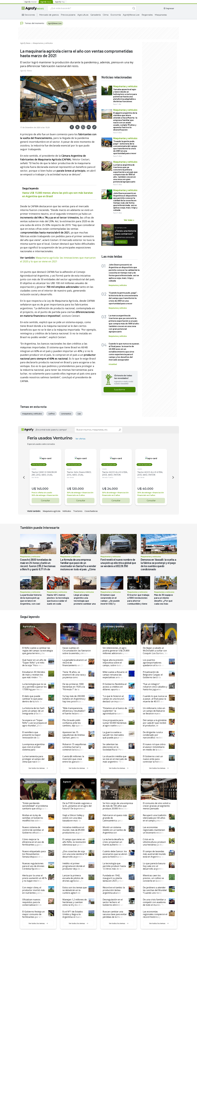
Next (173, 477)
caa (79, 413)
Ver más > (129, 219)
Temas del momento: (34, 23)
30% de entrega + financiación (45, 495)
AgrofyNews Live (131, 15)
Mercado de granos (49, 15)
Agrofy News (25, 43)
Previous (23, 477)
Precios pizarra (68, 15)
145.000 (42, 489)
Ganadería (95, 15)
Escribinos (121, 242)
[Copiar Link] (94, 127)
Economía (116, 15)
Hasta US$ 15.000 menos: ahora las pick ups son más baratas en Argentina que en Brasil (57, 194)
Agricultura (82, 15)
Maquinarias (161, 15)
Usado (34, 469)
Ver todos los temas (37, 768)
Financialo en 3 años (76, 495)
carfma (51, 413)
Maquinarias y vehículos (43, 43)
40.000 (147, 489)
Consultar (45, 500)
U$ (34, 489)
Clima (105, 15)
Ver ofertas (80, 439)
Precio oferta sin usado (42, 493)
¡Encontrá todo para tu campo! (51, 429)
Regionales (147, 15)
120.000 (78, 489)
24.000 (112, 489)
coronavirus (66, 413)
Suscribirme (119, 389)
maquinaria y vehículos (32, 413)
